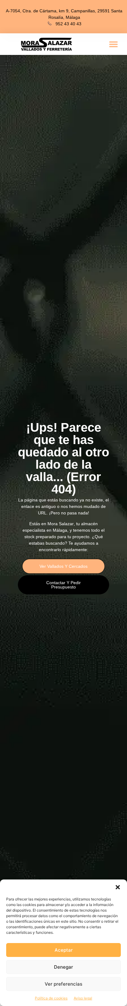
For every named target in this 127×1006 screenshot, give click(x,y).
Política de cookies (51, 998)
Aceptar (64, 950)
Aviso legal (83, 998)
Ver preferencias (63, 984)
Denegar (63, 967)
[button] (118, 887)
